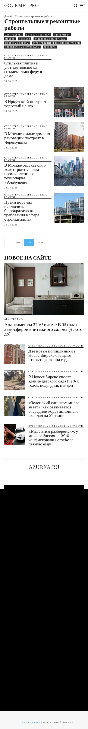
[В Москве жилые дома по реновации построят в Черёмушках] (69, 137)
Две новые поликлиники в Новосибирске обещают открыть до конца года (52, 355)
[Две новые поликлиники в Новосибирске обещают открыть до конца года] (14, 354)
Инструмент (62, 35)
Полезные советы (17, 43)
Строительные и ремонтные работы (56, 43)
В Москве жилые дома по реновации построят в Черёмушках (27, 137)
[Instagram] (40, 475)
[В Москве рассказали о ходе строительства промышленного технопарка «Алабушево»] (69, 171)
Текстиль (50, 47)
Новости (24, 39)
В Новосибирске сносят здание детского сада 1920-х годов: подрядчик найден (53, 381)
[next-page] (50, 242)
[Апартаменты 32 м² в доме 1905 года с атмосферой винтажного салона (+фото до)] (44, 289)
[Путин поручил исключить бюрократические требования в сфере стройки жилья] (69, 208)
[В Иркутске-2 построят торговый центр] (69, 102)
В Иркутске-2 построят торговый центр (25, 103)
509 (40, 242)
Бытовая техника (38, 35)
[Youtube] (55, 475)
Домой (8, 16)
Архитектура (13, 35)
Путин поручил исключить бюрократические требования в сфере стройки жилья (21, 210)
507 (18, 242)
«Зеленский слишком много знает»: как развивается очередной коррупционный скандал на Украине (53, 409)
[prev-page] (7, 242)
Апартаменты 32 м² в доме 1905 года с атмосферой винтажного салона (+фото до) (43, 329)
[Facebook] (32, 475)
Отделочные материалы (50, 39)
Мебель (10, 39)
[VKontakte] (48, 475)
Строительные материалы (22, 47)
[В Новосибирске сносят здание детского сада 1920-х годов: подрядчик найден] (14, 380)
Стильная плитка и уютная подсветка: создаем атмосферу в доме (23, 69)
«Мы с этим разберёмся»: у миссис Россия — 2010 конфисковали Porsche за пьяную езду (53, 437)
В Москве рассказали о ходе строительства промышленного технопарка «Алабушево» (25, 173)
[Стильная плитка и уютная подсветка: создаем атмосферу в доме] (69, 68)
